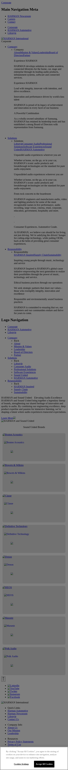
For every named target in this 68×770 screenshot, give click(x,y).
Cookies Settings (21, 764)
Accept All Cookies (44, 764)
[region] (34, 758)
